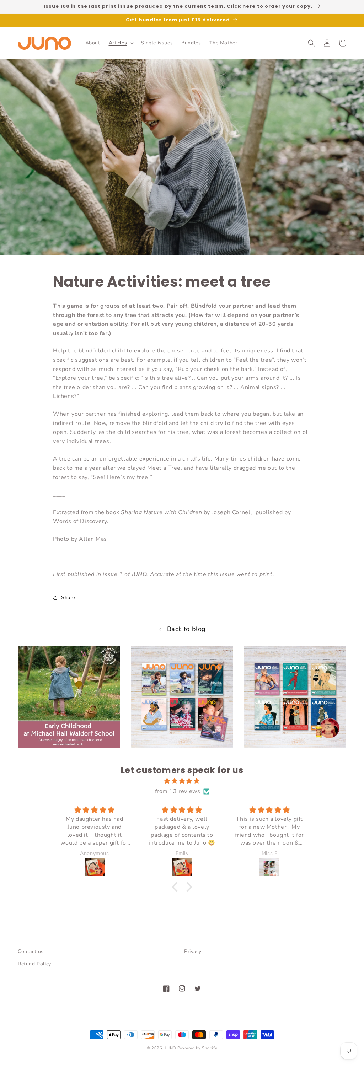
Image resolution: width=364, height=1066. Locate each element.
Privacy (192, 951)
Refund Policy (34, 963)
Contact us (31, 951)
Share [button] (68, 597)
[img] (181, 781)
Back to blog (186, 629)
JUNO (170, 1048)
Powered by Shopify (197, 1048)
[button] (121, 43)
